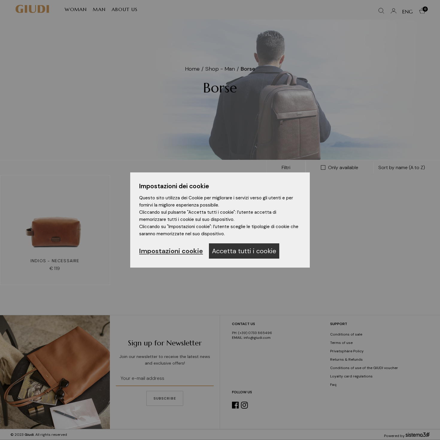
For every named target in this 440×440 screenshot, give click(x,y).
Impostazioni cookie (171, 251)
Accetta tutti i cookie (244, 251)
